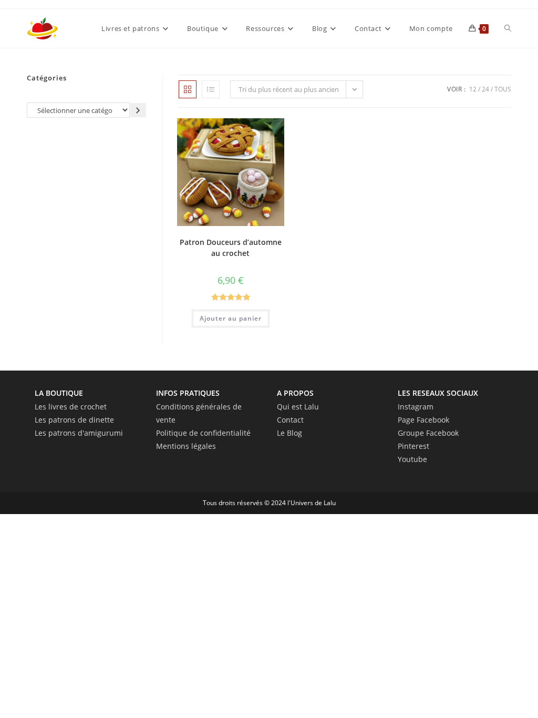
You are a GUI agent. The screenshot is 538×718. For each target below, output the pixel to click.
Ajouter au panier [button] (231, 318)
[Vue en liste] (211, 89)
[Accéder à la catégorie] (138, 110)
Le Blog (289, 433)
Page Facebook (423, 420)
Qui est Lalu (298, 407)
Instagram (415, 407)
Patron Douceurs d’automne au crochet (231, 247)
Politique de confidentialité (203, 433)
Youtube (412, 459)
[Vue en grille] (187, 89)
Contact (290, 420)
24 (485, 89)
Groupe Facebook (428, 433)
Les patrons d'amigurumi (79, 433)
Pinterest (413, 446)
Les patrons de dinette (74, 420)
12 (473, 89)
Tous (502, 89)
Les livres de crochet (71, 407)
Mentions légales (186, 446)
